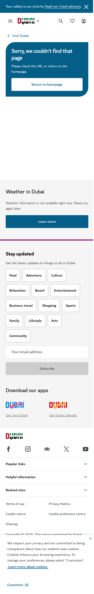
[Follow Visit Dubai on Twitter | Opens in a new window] (66, 449)
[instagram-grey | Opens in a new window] (28, 449)
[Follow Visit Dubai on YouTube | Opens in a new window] (85, 449)
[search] (60, 21)
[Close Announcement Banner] (86, 6)
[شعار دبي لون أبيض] (19, 437)
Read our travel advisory (63, 6)
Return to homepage (47, 84)
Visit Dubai (20, 35)
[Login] (83, 21)
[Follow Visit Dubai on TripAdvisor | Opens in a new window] (47, 449)
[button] (18, 585)
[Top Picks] (72, 21)
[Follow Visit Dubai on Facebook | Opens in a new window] (8, 449)
